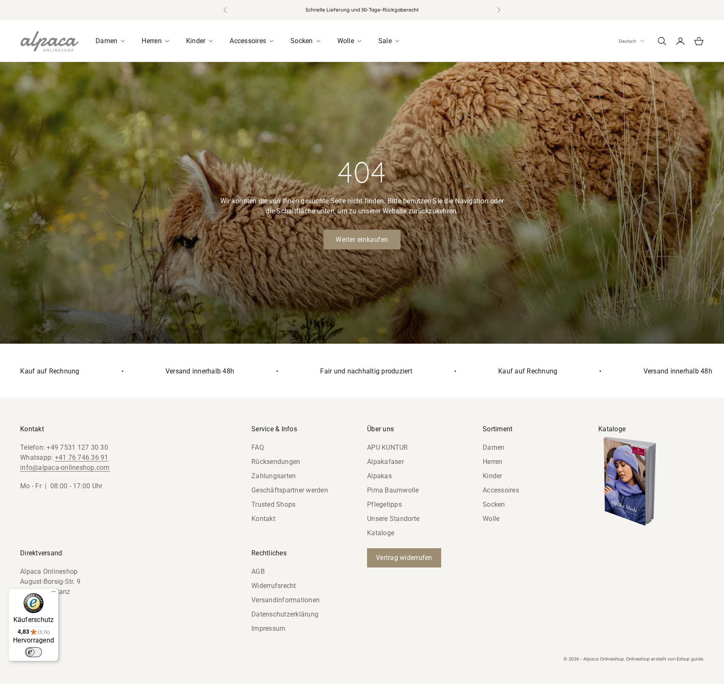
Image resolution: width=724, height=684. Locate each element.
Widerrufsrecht (273, 586)
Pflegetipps (384, 504)
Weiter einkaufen (362, 240)
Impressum (268, 628)
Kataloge (380, 533)
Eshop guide (690, 659)
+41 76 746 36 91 (82, 457)
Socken (494, 504)
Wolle (491, 519)
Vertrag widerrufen (404, 558)
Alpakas (379, 476)
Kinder (492, 476)
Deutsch (627, 41)
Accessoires (501, 490)
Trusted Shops (273, 504)
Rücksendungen (275, 462)
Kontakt (263, 519)
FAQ (257, 447)
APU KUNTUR (387, 447)
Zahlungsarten (273, 476)
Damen (493, 447)
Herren (493, 462)
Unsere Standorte (393, 519)
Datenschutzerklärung (284, 614)
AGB (258, 571)
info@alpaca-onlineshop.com (65, 468)
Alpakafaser (385, 462)
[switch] (33, 652)
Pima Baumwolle (393, 490)
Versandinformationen (285, 600)
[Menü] (54, 593)
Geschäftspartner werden (289, 490)
